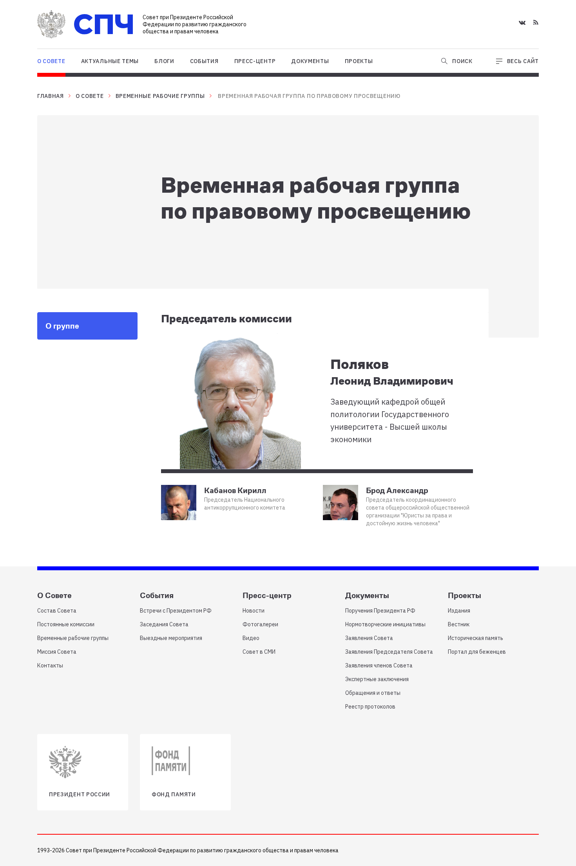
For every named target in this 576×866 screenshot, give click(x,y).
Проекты (359, 61)
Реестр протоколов (370, 706)
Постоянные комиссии (65, 624)
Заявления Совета (369, 638)
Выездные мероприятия (171, 638)
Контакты (50, 665)
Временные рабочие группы (160, 95)
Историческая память (475, 638)
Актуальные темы (110, 61)
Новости (253, 610)
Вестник (458, 624)
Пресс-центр (255, 61)
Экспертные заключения (377, 679)
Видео (251, 638)
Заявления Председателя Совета (389, 651)
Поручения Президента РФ (380, 610)
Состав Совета (56, 610)
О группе (62, 325)
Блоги (164, 61)
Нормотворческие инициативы (385, 624)
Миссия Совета (56, 651)
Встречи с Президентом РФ (176, 610)
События (204, 61)
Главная (50, 95)
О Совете (51, 61)
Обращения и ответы (372, 692)
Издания (459, 610)
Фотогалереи (260, 624)
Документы (310, 61)
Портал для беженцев (477, 651)
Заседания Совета (164, 624)
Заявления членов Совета (379, 665)
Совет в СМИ (259, 651)
